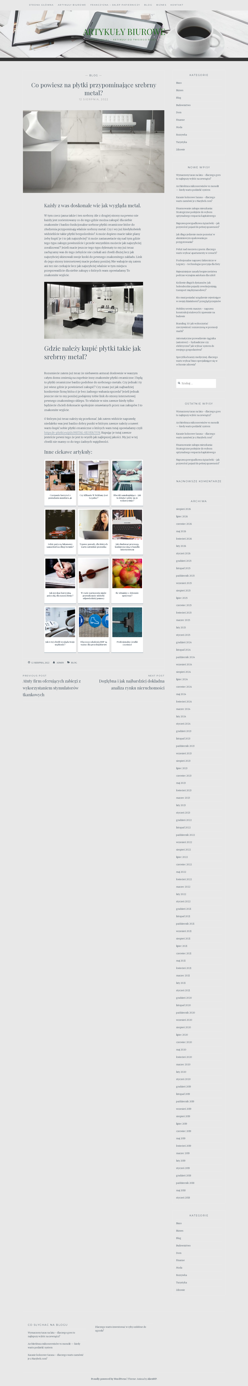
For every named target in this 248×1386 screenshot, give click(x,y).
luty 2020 (181, 1072)
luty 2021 (181, 983)
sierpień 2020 (183, 1027)
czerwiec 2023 (183, 775)
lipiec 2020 (182, 1034)
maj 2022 (181, 872)
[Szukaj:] (196, 383)
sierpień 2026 (183, 509)
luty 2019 (180, 1160)
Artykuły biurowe (72, 5)
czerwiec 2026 (184, 524)
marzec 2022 (183, 886)
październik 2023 (185, 746)
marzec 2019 (183, 1153)
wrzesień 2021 (183, 931)
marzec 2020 (183, 1064)
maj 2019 (180, 1138)
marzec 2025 (183, 620)
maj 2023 (181, 783)
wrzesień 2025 (184, 583)
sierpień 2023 (183, 760)
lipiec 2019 (181, 1123)
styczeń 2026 (183, 553)
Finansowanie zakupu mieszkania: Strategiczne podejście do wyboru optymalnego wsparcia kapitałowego (196, 212)
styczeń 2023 (183, 812)
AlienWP (152, 1379)
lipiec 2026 (182, 516)
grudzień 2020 (184, 997)
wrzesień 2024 (184, 664)
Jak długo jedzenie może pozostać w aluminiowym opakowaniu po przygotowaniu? (195, 238)
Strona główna (41, 5)
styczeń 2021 (183, 990)
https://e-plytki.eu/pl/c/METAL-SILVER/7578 (72, 432)
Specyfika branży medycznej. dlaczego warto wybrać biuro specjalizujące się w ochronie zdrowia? (197, 361)
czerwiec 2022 (184, 864)
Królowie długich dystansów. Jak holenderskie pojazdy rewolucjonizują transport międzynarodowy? (196, 286)
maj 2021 (181, 960)
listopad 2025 (183, 568)
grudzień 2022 (184, 820)
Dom (178, 112)
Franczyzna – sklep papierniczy (115, 5)
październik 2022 (185, 835)
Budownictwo (183, 105)
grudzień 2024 (184, 642)
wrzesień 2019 (183, 1109)
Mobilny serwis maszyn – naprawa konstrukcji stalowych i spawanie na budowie (195, 312)
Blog (148, 5)
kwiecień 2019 (183, 1145)
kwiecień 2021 (183, 968)
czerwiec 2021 (183, 953)
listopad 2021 (183, 916)
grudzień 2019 (183, 1086)
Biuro (179, 83)
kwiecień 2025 (184, 612)
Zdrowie (180, 149)
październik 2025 (185, 575)
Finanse (180, 119)
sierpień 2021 (183, 938)
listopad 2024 (183, 649)
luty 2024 (181, 716)
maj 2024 (181, 694)
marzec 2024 (183, 709)
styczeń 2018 (183, 1197)
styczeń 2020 (183, 1079)
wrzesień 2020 (184, 1020)
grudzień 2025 (183, 560)
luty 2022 (181, 894)
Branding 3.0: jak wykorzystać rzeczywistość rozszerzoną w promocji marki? (196, 327)
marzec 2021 (183, 975)
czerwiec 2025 (184, 605)
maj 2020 (181, 1049)
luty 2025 (181, 627)
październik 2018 (185, 1183)
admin (60, 663)
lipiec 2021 (181, 946)
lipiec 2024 (182, 679)
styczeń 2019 (183, 1168)
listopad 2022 (183, 827)
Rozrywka (181, 134)
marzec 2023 (183, 797)
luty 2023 (181, 805)
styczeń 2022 (183, 901)
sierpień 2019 (183, 1116)
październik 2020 (185, 1012)
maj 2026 (181, 531)
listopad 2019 (183, 1094)
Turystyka (181, 142)
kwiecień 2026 (184, 538)
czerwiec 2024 (184, 686)
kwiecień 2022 (184, 879)
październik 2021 (185, 923)
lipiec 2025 (182, 598)
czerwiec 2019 (183, 1131)
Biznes (161, 5)
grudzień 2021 (183, 909)
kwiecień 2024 (184, 701)
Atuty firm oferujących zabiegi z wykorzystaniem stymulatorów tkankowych (52, 685)
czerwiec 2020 (184, 1042)
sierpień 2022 (183, 849)
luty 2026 (181, 546)
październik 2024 (185, 657)
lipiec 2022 (182, 857)
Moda (179, 127)
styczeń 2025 (183, 635)
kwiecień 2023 (183, 790)
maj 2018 (181, 1190)
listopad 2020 (183, 1005)
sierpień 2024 (183, 672)
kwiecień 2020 (184, 1057)
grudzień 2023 (183, 731)
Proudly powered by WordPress (108, 1379)
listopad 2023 (183, 738)
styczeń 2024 (183, 723)
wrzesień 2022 (184, 842)
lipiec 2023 (181, 768)
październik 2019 (185, 1101)
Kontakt (177, 5)
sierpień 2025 (183, 590)
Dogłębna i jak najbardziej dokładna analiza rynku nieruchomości (131, 682)
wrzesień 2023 (184, 753)
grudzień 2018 (183, 1175)
